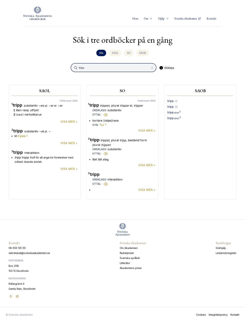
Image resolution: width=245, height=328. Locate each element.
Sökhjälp (221, 247)
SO (129, 52)
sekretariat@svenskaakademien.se (29, 252)
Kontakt (211, 18)
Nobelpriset (127, 252)
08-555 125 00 (17, 247)
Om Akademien (129, 247)
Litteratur (125, 263)
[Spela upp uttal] (105, 114)
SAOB (142, 52)
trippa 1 (23, 136)
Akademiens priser (131, 268)
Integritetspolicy (218, 314)
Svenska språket (130, 258)
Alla (101, 52)
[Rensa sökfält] (152, 68)
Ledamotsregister (226, 252)
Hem (135, 18)
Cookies (201, 314)
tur (102, 125)
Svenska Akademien (186, 18)
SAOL (115, 52)
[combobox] (114, 67)
